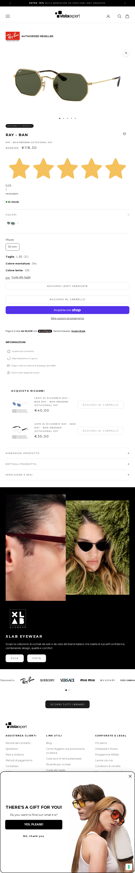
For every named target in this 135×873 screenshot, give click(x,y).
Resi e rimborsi (15, 754)
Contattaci (12, 766)
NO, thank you (33, 836)
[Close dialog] (130, 776)
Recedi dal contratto (18, 743)
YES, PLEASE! (33, 824)
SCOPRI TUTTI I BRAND (67, 704)
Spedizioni (12, 748)
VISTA (36, 658)
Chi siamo (101, 743)
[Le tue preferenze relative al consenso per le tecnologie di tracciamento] (129, 867)
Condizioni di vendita (107, 766)
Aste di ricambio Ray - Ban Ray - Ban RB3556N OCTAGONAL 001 (55, 427)
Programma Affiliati (107, 754)
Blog (49, 743)
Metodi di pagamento (19, 760)
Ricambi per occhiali (58, 764)
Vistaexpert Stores (106, 748)
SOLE (15, 658)
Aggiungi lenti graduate (67, 286)
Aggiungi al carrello (68, 299)
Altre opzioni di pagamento (67, 318)
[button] (66, 690)
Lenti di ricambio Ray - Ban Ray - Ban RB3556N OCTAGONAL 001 (52, 401)
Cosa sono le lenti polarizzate (64, 758)
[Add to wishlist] (124, 134)
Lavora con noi (104, 760)
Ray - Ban (17, 135)
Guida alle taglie (21, 277)
